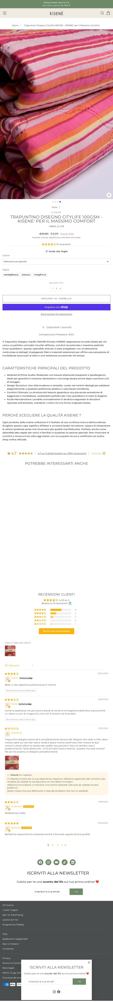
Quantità (56, 283)
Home (15, 25)
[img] (12, 673)
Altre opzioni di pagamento (56, 314)
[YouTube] (56, 862)
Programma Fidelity (13, 924)
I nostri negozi (10, 910)
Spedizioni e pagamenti (15, 939)
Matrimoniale (11, 274)
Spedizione (55, 237)
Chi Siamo (8, 905)
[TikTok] (65, 862)
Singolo (26, 274)
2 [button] (53, 845)
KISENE (56, 212)
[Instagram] (48, 862)
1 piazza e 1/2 (40, 274)
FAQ (5, 934)
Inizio (55, 207)
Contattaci (8, 949)
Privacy (7, 958)
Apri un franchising (13, 915)
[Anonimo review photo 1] (12, 763)
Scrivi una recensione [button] (56, 631)
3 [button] (57, 845)
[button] (49, 244)
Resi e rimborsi (11, 944)
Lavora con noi (10, 920)
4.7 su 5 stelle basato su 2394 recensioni (62, 453)
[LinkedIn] (73, 862)
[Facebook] (40, 862)
